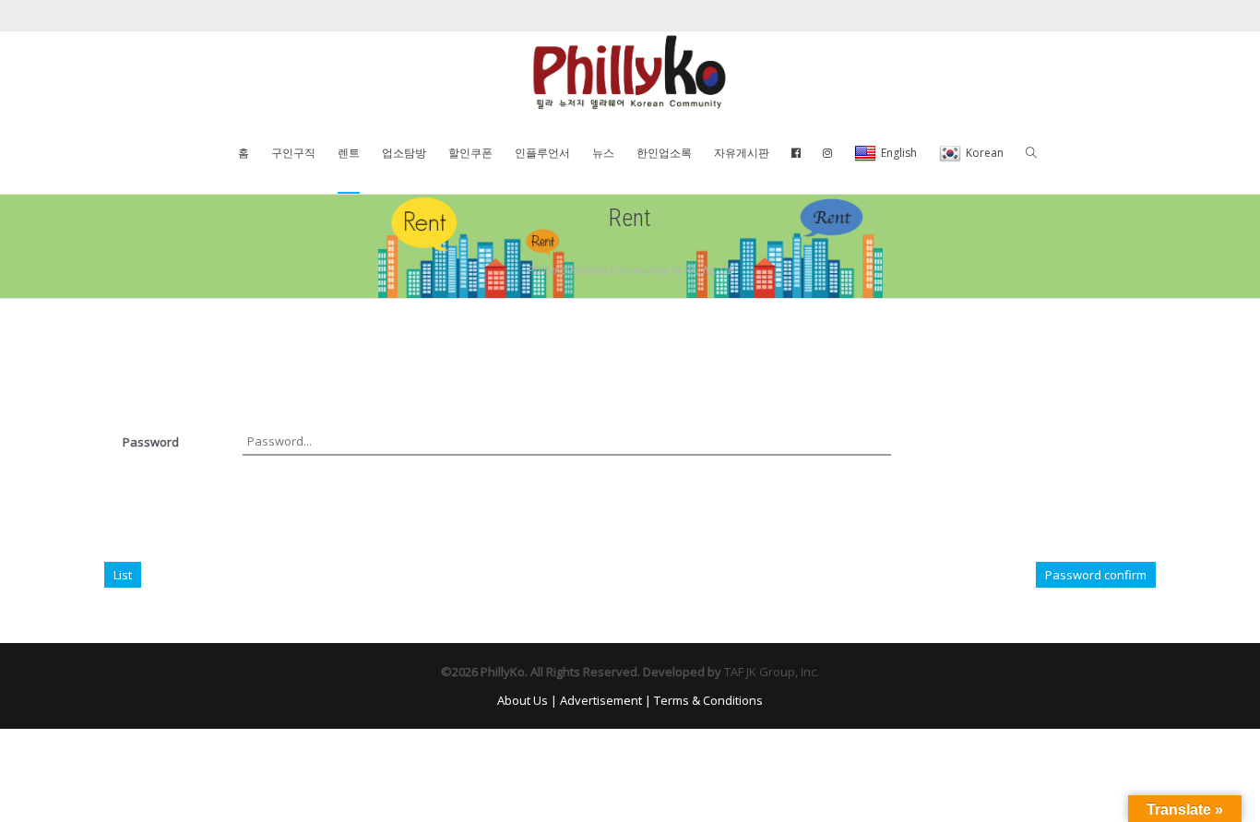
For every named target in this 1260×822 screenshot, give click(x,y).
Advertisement (601, 700)
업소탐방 (404, 153)
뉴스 (603, 153)
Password (151, 442)
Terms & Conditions (708, 700)
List (122, 574)
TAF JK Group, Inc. (771, 671)
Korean (985, 153)
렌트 (349, 153)
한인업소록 (664, 153)
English (899, 153)
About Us (522, 700)
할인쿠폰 (470, 153)
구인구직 (293, 153)
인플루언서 (542, 153)
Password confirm (1096, 574)
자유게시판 (741, 153)
